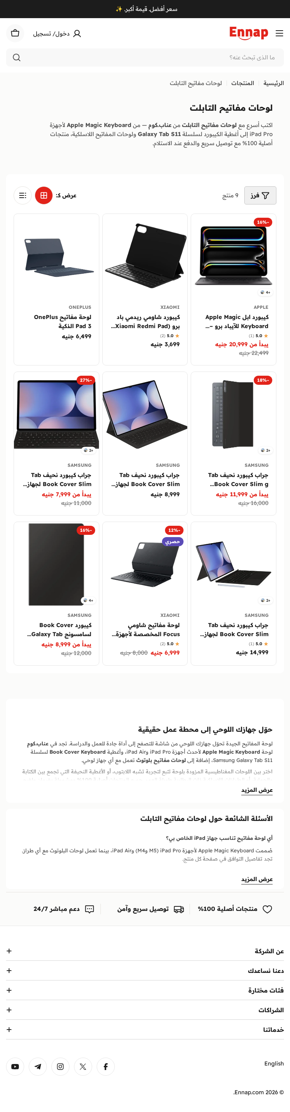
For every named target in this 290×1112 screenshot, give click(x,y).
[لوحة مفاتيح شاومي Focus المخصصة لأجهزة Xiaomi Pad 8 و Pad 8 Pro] (145, 564)
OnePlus (80, 307)
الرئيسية (274, 83)
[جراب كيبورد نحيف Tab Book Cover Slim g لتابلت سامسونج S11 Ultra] (233, 414)
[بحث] (16, 57)
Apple (261, 307)
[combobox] (145, 57)
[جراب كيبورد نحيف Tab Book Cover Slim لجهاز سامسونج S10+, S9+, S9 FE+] (56, 414)
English (274, 1063)
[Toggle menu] (279, 33)
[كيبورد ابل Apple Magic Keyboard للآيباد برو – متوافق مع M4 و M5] (233, 256)
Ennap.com (249, 1092)
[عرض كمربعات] (44, 195)
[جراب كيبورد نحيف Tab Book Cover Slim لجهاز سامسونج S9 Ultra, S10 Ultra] (145, 414)
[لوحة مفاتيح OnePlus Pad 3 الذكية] (56, 256)
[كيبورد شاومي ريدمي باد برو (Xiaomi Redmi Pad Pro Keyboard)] (145, 256)
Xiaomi (170, 307)
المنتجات (242, 83)
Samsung (256, 465)
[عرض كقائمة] (23, 195)
